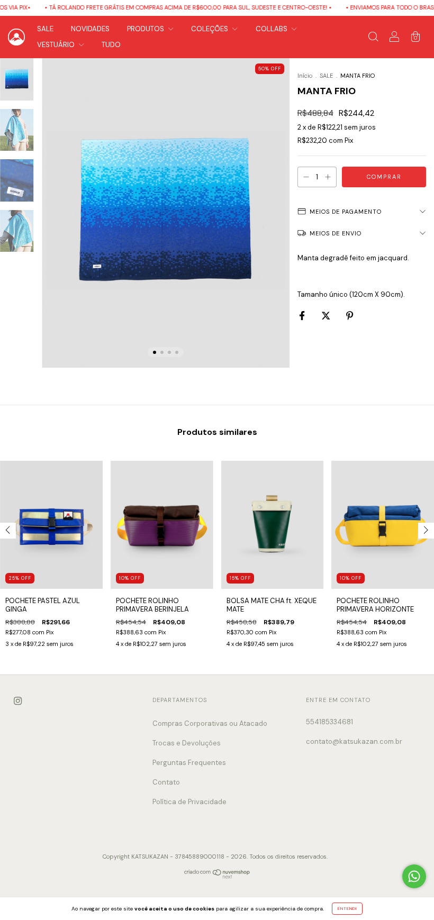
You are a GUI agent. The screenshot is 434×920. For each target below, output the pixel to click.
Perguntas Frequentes (189, 762)
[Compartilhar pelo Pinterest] (349, 315)
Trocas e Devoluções (186, 743)
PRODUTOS (146, 28)
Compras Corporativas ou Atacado (209, 723)
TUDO (111, 44)
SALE (45, 28)
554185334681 (329, 721)
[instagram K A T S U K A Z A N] (18, 701)
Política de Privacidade (189, 801)
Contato (166, 782)
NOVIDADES (90, 28)
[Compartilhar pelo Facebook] (302, 315)
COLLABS (272, 28)
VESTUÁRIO (56, 44)
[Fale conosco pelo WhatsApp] (414, 876)
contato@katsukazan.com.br (354, 741)
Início (304, 75)
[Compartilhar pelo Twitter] (326, 315)
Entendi (347, 908)
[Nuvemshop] (217, 876)
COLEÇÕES (210, 28)
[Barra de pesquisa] (373, 38)
